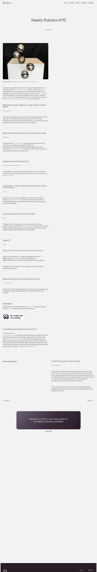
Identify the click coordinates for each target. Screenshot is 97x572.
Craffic (5, 191)
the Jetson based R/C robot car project (17, 99)
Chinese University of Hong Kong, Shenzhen (24, 81)
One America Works (9, 335)
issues (81, 570)
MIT (4, 218)
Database (91, 2)
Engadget (6, 137)
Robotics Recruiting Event (14, 339)
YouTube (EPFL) (7, 283)
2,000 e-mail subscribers (21, 89)
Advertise (84, 2)
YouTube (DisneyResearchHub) (12, 165)
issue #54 (26, 226)
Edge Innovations (15, 199)
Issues (65, 2)
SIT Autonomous (19, 143)
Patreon (10, 308)
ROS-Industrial (55, 365)
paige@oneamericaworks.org (27, 346)
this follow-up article (17, 149)
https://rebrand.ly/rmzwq (9, 333)
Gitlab (4, 244)
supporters (31, 307)
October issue (43, 93)
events (77, 2)
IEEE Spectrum (7, 111)
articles (72, 2)
